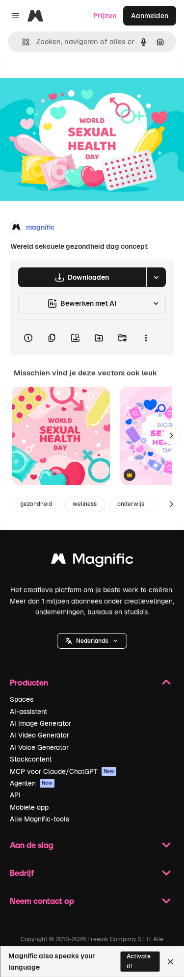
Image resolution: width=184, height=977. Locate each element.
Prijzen (104, 15)
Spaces (21, 699)
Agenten (31, 783)
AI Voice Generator (39, 747)
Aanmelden (149, 15)
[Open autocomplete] (21, 42)
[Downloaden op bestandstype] (156, 277)
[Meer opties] (146, 337)
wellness (85, 504)
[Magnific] (92, 561)
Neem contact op (42, 901)
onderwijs (130, 504)
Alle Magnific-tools (39, 819)
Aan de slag (31, 845)
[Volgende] (171, 436)
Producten (29, 682)
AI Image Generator (40, 723)
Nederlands (92, 641)
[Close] (170, 962)
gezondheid (36, 504)
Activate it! (139, 961)
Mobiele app (29, 807)
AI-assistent (28, 711)
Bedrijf (22, 873)
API (15, 795)
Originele (64, 84)
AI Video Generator (39, 735)
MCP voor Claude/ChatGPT (62, 771)
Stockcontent (31, 759)
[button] (92, 641)
